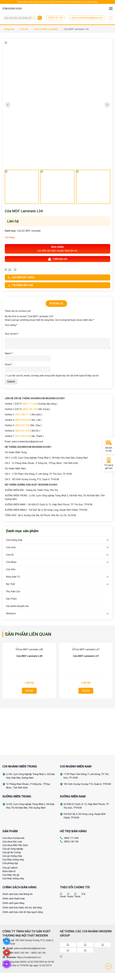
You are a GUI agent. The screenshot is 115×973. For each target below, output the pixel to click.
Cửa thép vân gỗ (10, 874)
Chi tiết (29, 690)
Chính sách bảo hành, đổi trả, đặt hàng (22, 907)
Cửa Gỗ (10, 554)
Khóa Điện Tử (13, 576)
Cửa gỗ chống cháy (12, 856)
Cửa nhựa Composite (13, 838)
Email (8, 364)
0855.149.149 (71, 841)
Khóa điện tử (9, 871)
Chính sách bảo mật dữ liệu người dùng (22, 912)
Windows (11, 613)
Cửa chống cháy (14, 540)
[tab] (56, 303)
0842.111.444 (71, 838)
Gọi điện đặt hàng (23, 277)
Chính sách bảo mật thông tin (17, 894)
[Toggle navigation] (111, 8)
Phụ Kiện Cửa (13, 591)
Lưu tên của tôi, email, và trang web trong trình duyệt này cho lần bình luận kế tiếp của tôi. (53, 375)
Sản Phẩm (11, 598)
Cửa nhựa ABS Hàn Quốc (15, 845)
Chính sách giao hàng (13, 903)
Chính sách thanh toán (13, 898)
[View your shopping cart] (111, 18)
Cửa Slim (10, 569)
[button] (107, 105)
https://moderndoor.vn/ (29, 957)
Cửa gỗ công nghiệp (12, 848)
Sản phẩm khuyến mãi (17, 606)
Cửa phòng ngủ (10, 863)
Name (9, 353)
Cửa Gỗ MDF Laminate (29, 230)
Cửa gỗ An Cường (11, 852)
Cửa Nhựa (11, 562)
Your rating (11, 325)
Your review (12, 333)
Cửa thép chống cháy (13, 859)
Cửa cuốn (11, 547)
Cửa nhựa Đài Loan (12, 841)
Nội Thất (10, 584)
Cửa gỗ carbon (10, 867)
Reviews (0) (56, 303)
